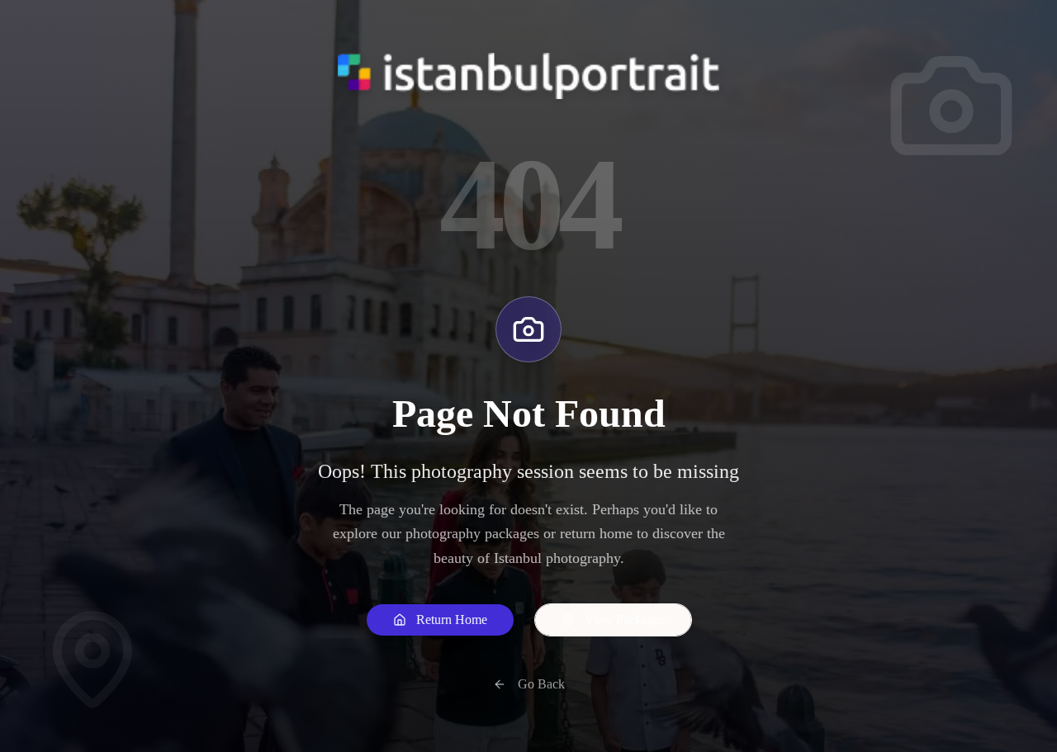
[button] (440, 619)
